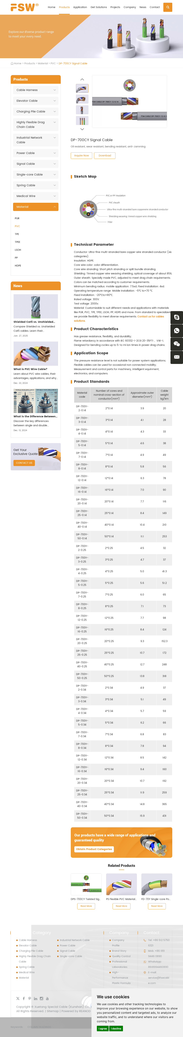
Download (105, 155)
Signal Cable (26, 164)
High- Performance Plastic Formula (121, 977)
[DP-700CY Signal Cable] (129, 101)
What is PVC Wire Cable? (30, 369)
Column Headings (39, 1027)
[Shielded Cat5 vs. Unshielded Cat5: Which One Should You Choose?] (36, 306)
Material (43, 63)
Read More (86, 906)
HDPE (18, 266)
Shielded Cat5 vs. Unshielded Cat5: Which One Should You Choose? (33, 322)
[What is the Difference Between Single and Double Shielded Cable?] (36, 401)
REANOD (85, 1011)
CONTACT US (24, 463)
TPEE (17, 242)
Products (64, 7)
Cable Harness (27, 90)
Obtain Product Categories (94, 849)
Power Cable (26, 153)
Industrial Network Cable (29, 140)
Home (51, 7)
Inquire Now (81, 155)
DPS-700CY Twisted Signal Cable (91, 899)
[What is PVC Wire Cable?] (36, 354)
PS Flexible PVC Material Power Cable (128, 899)
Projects (115, 7)
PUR (17, 218)
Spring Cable (26, 185)
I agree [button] (103, 1028)
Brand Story (119, 951)
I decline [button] (116, 1028)
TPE (17, 234)
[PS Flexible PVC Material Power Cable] (121, 884)
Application (80, 7)
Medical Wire (26, 196)
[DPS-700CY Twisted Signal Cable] (86, 884)
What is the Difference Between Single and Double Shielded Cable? (35, 416)
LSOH (18, 250)
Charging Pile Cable (31, 111)
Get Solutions (99, 7)
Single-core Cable (30, 174)
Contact (155, 7)
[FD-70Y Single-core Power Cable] (156, 884)
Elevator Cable (27, 101)
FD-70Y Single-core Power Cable (161, 899)
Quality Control (121, 956)
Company (130, 7)
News (143, 7)
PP (16, 258)
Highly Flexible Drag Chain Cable (31, 124)
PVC (53, 63)
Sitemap (53, 1011)
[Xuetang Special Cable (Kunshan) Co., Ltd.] (25, 7)
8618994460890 (158, 967)
